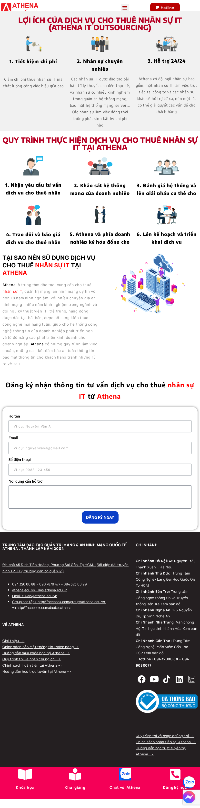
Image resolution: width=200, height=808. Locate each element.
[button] (125, 8)
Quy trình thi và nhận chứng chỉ (29, 659)
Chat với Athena (125, 787)
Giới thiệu (11, 640)
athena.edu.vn (23, 590)
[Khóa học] (25, 774)
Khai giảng (75, 787)
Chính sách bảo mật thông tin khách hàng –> (40, 646)
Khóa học (25, 787)
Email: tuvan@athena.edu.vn (34, 596)
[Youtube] (154, 679)
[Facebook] (141, 679)
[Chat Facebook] (189, 797)
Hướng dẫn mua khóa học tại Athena (34, 653)
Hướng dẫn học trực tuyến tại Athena (34, 671)
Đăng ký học (175, 787)
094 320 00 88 (23, 584)
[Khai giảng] (75, 774)
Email (13, 438)
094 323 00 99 (75, 584)
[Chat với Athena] (125, 774)
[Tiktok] (166, 679)
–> (22, 640)
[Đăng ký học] (175, 774)
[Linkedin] (179, 679)
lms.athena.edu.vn (52, 590)
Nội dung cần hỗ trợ (25, 481)
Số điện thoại (20, 459)
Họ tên (14, 416)
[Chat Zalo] (189, 782)
